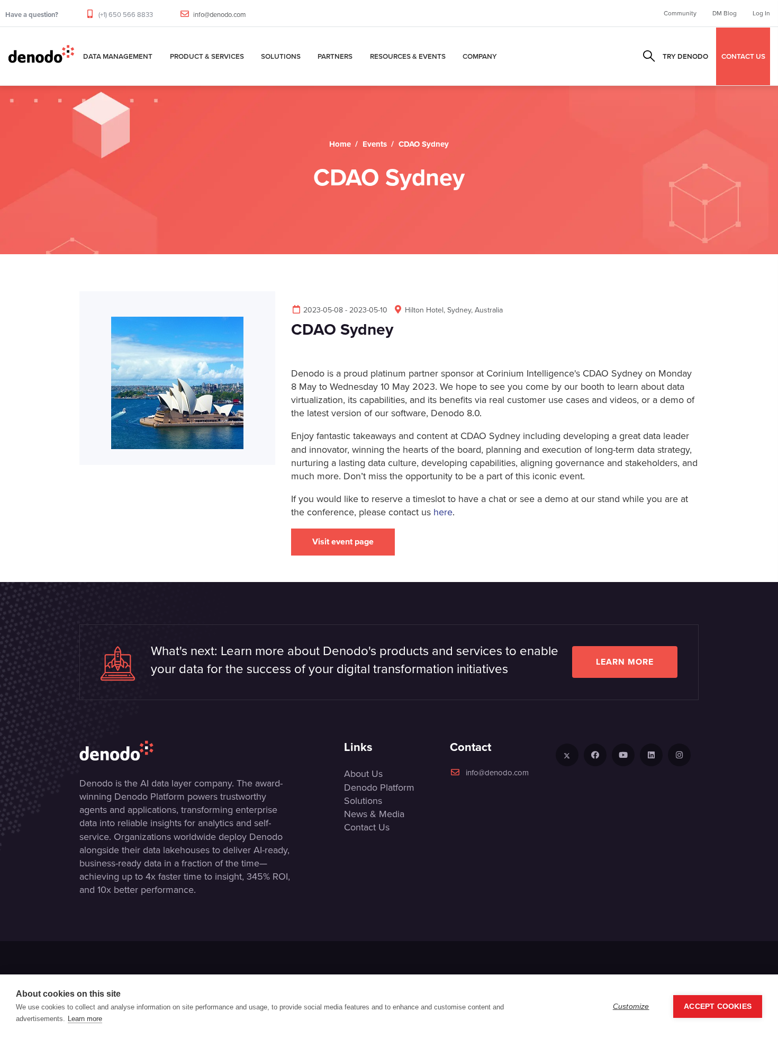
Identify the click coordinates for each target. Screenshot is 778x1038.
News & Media (374, 814)
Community (680, 13)
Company (480, 56)
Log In (761, 13)
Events (375, 144)
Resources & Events (408, 56)
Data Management (117, 56)
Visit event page (343, 541)
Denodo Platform (379, 787)
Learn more (625, 662)
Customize (631, 1006)
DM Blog (724, 13)
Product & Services (207, 56)
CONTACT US (743, 56)
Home (340, 144)
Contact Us (367, 827)
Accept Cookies (718, 1006)
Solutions (281, 56)
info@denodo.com (219, 15)
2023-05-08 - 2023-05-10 (345, 310)
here (443, 512)
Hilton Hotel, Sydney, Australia (454, 310)
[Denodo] (41, 56)
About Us (363, 774)
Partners (335, 56)
